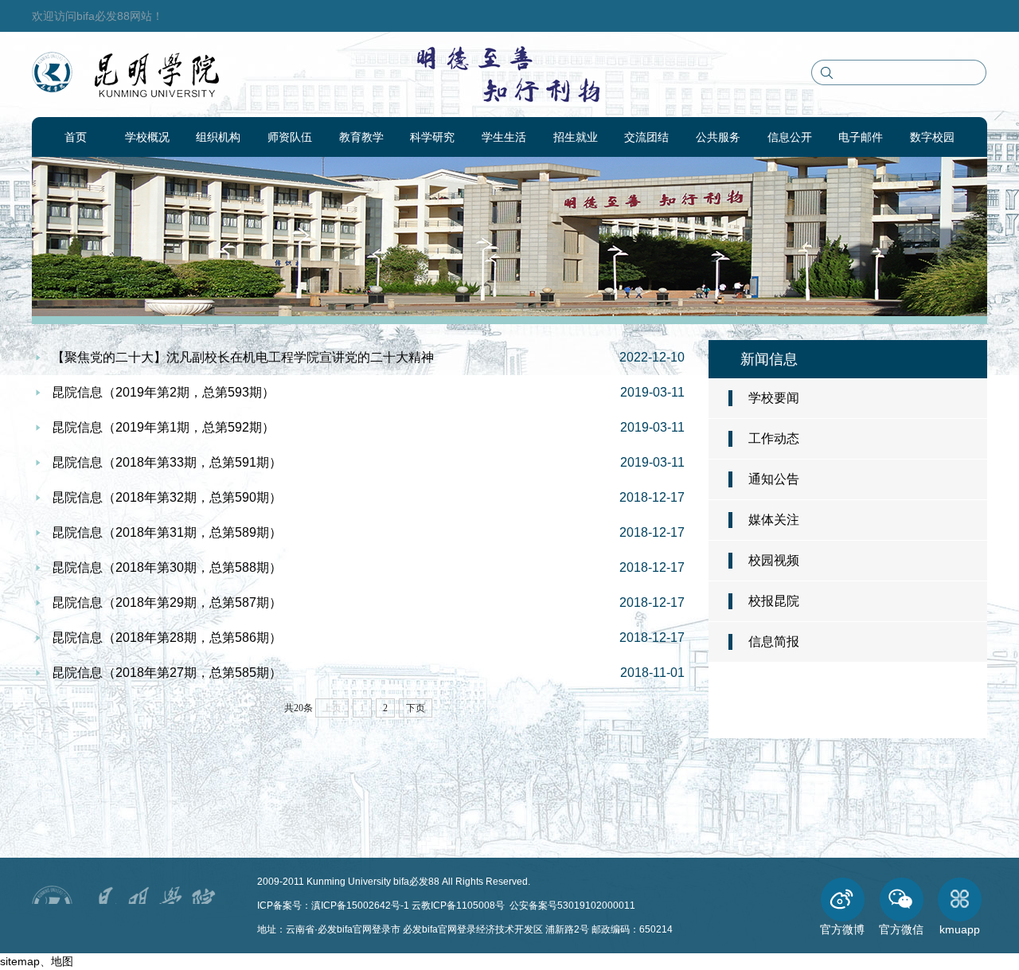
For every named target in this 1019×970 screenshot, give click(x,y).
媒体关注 (773, 519)
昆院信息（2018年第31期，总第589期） (167, 532)
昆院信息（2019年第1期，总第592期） (163, 427)
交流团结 (646, 137)
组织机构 (218, 137)
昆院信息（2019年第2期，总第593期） (163, 392)
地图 (62, 961)
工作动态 (773, 438)
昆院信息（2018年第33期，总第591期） (167, 462)
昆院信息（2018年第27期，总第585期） (167, 672)
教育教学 (361, 137)
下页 (415, 708)
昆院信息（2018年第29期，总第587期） (167, 602)
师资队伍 (289, 137)
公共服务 (718, 137)
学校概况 (147, 137)
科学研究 (432, 137)
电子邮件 (860, 137)
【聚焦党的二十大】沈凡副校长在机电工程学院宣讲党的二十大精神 (243, 357)
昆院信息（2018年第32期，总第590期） (167, 497)
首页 (75, 137)
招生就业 (575, 137)
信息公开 (789, 137)
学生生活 (504, 137)
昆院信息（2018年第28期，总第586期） (167, 637)
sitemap (20, 961)
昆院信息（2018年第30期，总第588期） (167, 567)
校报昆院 (773, 601)
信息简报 (773, 641)
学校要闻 (773, 398)
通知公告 (773, 479)
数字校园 (932, 137)
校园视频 (773, 560)
